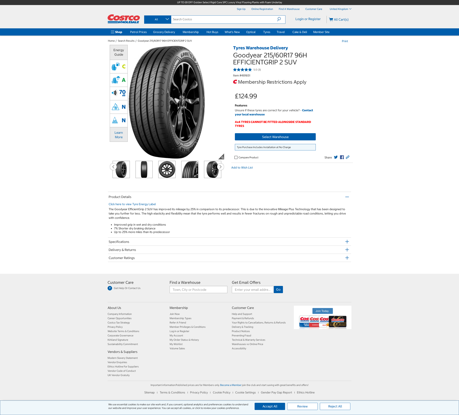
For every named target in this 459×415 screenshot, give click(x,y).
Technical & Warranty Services (248, 339)
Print (345, 41)
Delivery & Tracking (242, 326)
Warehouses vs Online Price (247, 344)
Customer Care (121, 282)
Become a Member (231, 385)
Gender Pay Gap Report (276, 392)
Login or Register (308, 19)
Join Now (175, 314)
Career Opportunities (120, 318)
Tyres (266, 32)
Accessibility (239, 348)
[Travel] (285, 32)
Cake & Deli (299, 32)
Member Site (321, 32)
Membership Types (180, 318)
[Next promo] (220, 166)
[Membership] (199, 32)
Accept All (269, 406)
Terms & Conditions (172, 392)
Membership (191, 32)
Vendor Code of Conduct (122, 370)
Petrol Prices (138, 32)
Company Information (120, 314)
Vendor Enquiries (117, 362)
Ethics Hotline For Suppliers (123, 366)
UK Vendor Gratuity (119, 375)
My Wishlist (176, 344)
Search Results (126, 40)
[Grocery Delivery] (175, 32)
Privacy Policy (115, 326)
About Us (114, 308)
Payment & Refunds (243, 318)
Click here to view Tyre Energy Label (132, 204)
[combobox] (157, 19)
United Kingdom (339, 9)
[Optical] (256, 32)
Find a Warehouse (185, 282)
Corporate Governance (120, 335)
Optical (250, 32)
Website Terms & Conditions (123, 331)
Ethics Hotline (306, 392)
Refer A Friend (178, 322)
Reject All (335, 406)
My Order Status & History (184, 339)
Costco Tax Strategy (119, 322)
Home (111, 40)
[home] (124, 18)
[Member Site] (330, 32)
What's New (232, 32)
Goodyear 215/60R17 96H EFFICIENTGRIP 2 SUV (165, 40)
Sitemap (149, 392)
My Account (176, 335)
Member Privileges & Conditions (188, 326)
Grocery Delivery (164, 32)
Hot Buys (212, 32)
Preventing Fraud (241, 335)
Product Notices (241, 331)
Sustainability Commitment (123, 344)
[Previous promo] (113, 166)
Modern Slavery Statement (123, 358)
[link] (336, 157)
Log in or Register (179, 331)
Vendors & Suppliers (123, 352)
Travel (281, 32)
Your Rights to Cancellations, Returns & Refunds (259, 322)
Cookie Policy (221, 392)
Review (302, 406)
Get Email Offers (246, 282)
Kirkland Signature (118, 339)
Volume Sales (177, 348)
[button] (281, 19)
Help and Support (242, 314)
